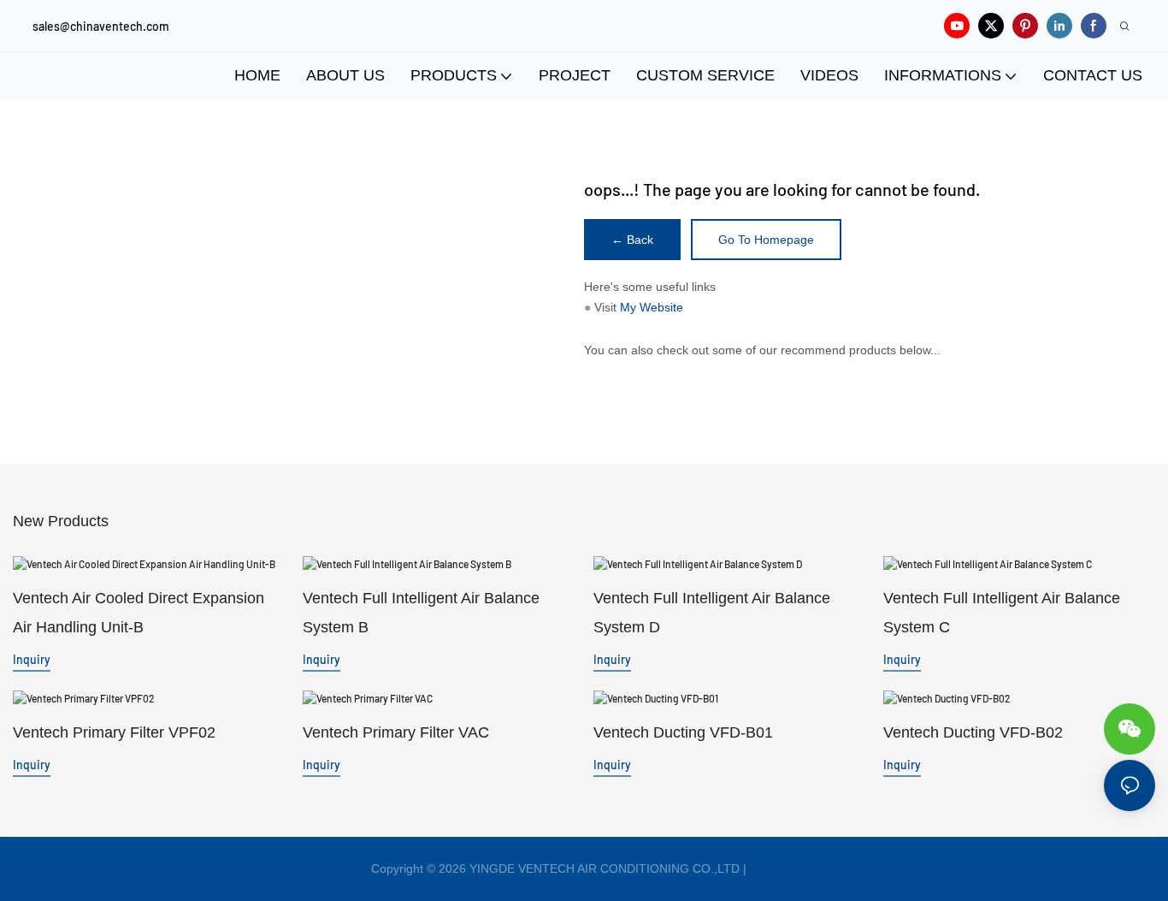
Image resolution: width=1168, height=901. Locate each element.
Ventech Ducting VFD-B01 (683, 732)
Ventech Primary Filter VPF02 (114, 732)
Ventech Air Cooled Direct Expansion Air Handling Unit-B (138, 613)
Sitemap (774, 868)
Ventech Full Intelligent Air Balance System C (1001, 613)
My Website (651, 307)
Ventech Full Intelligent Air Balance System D (711, 613)
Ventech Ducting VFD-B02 (973, 732)
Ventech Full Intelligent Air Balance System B (421, 613)
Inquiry (31, 659)
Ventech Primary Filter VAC (396, 732)
